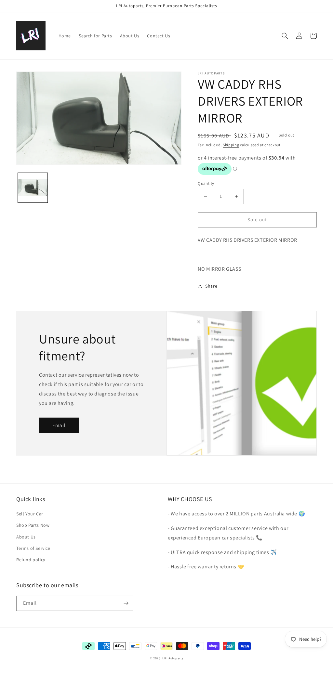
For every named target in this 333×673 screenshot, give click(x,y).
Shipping (231, 144)
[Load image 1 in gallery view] (33, 188)
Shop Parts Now (32, 525)
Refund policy (30, 560)
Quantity (206, 183)
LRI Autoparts (172, 658)
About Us (26, 537)
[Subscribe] (126, 603)
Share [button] (211, 286)
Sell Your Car (29, 514)
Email (59, 425)
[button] (285, 36)
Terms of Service (33, 548)
